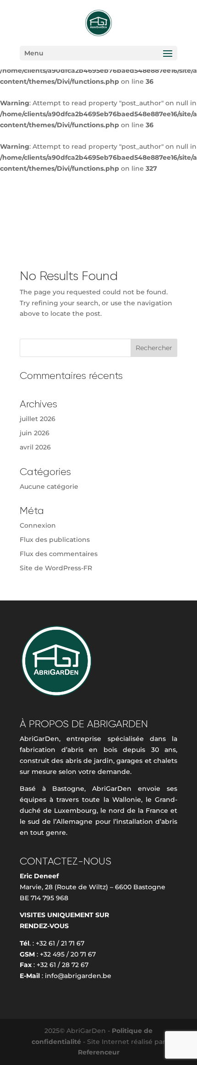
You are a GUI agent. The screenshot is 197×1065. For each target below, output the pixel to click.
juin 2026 (34, 433)
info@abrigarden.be (78, 976)
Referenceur (99, 1052)
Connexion (38, 525)
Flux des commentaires (59, 554)
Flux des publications (55, 539)
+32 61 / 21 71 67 (60, 943)
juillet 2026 (37, 419)
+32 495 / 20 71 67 (68, 954)
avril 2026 (35, 447)
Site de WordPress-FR (56, 568)
